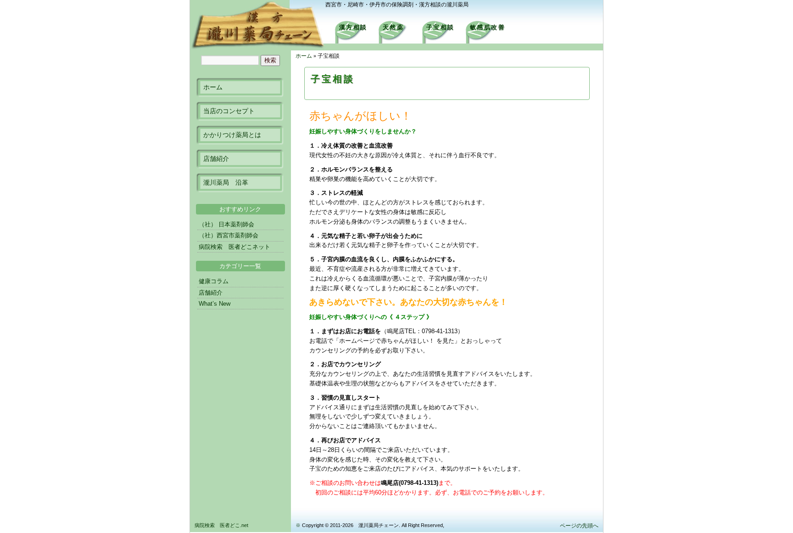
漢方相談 (353, 27)
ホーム (213, 87)
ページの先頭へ (579, 525)
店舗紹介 (216, 158)
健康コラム (214, 281)
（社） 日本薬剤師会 (226, 224)
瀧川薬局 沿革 (225, 182)
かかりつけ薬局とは (232, 134)
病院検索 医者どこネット (234, 246)
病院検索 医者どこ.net (221, 525)
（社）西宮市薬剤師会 (228, 235)
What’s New (214, 303)
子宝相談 (440, 27)
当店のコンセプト (229, 111)
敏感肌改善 (488, 27)
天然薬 (393, 27)
